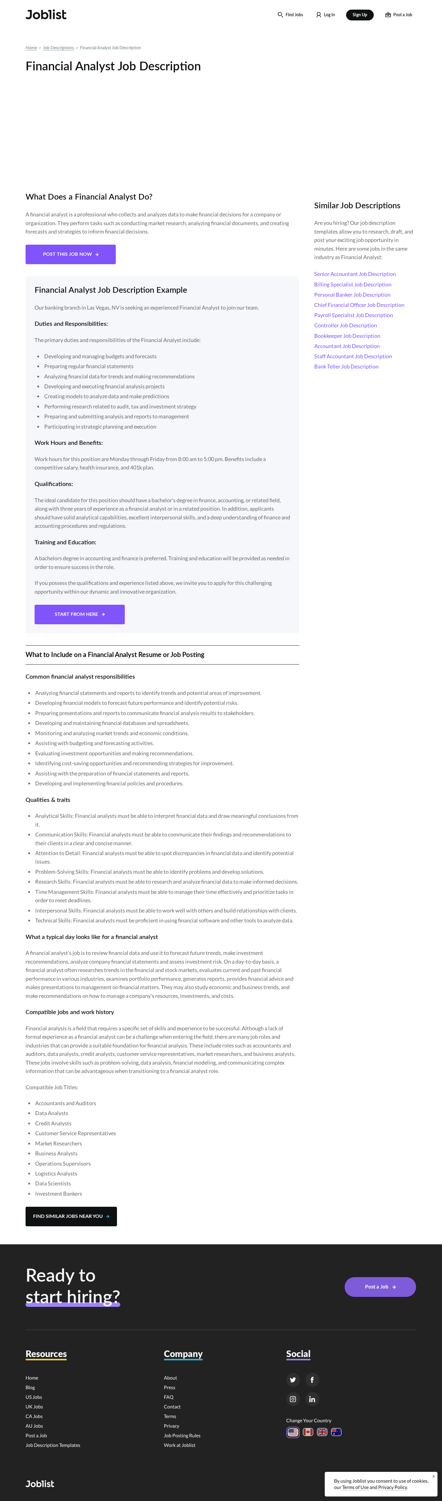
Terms (170, 1416)
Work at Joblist (179, 1445)
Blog (30, 1387)
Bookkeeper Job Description (347, 335)
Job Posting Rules (182, 1435)
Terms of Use (355, 1487)
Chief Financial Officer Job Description (359, 304)
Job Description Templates (53, 1445)
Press (169, 1387)
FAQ (168, 1397)
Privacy (171, 1426)
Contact (172, 1406)
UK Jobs (34, 1406)
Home (31, 48)
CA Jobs (34, 1416)
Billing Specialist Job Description (352, 284)
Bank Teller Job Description (346, 366)
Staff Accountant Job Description (353, 356)
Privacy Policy (392, 1487)
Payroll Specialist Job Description (353, 315)
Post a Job (36, 1435)
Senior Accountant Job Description (355, 274)
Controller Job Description (345, 325)
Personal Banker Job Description (352, 294)
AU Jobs (34, 1426)
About (170, 1377)
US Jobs (34, 1397)
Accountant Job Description (347, 346)
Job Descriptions (58, 48)
